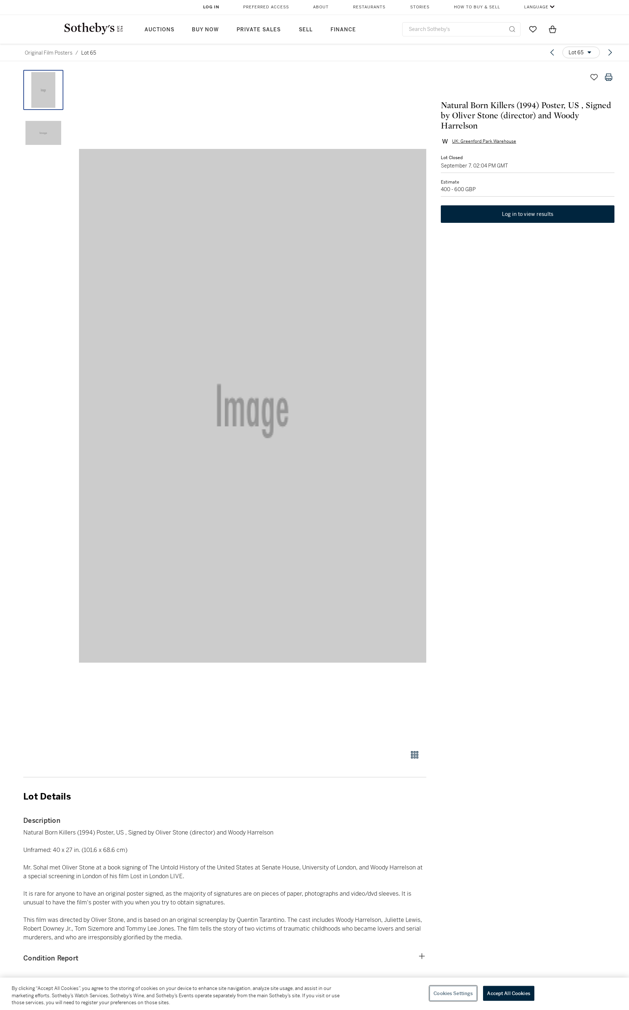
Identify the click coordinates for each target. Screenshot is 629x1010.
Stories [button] (420, 7)
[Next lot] (610, 52)
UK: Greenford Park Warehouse (484, 141)
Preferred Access (266, 7)
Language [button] (536, 7)
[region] (314, 994)
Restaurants (369, 7)
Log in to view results (528, 214)
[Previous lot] (552, 52)
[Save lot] (594, 77)
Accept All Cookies (508, 993)
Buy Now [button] (205, 30)
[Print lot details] (608, 77)
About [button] (321, 7)
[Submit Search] (512, 29)
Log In (211, 7)
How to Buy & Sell (477, 7)
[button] (252, 406)
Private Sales (259, 30)
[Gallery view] (414, 754)
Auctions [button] (159, 30)
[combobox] (461, 29)
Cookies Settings (453, 993)
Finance (343, 30)
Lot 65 (88, 53)
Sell (306, 30)
